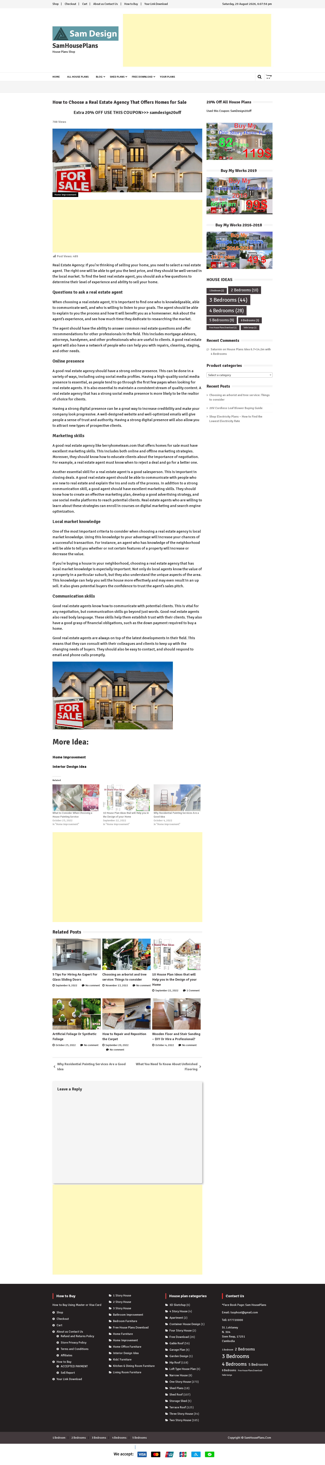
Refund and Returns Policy (77, 1336)
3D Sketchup (177, 1305)
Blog (99, 76)
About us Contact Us (105, 4)
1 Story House (122, 1295)
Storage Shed (178, 1401)
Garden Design (178, 1356)
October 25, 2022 (66, 1045)
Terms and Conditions (74, 1349)
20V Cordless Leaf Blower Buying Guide (236, 408)
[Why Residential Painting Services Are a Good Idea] (177, 797)
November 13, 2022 (117, 985)
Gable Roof (176, 1343)
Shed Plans (117, 76)
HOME (56, 76)
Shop (55, 4)
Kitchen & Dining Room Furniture (134, 1366)
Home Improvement (65, 194)
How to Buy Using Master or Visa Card (76, 1305)
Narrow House (178, 1375)
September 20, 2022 (117, 1045)
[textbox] (239, 375)
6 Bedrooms (250, 320)
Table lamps (250, 327)
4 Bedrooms (226, 311)
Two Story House (180, 1420)
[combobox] (240, 375)
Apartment (176, 1318)
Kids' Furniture (122, 1359)
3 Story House (122, 1308)
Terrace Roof (177, 1407)
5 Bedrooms (221, 320)
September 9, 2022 (66, 985)
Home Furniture (123, 1334)
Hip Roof (174, 1362)
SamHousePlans (75, 46)
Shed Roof (176, 1394)
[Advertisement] (197, 40)
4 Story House (178, 1311)
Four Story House (180, 1330)
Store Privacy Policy (73, 1342)
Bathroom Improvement (128, 1315)
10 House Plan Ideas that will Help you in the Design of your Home (174, 979)
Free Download (142, 76)
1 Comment (193, 990)
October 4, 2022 (164, 1045)
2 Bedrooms (244, 290)
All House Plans (78, 76)
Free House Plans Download (223, 327)
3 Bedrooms (228, 299)
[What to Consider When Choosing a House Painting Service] (75, 797)
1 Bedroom (216, 290)
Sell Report (68, 1373)
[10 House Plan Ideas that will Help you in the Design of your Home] (126, 797)
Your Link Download (156, 4)
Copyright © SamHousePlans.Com (249, 1438)
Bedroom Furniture (125, 1321)
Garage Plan (177, 1350)
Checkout (70, 4)
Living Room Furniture (127, 1372)
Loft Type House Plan (182, 1369)
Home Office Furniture (127, 1347)
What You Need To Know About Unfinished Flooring (166, 1066)
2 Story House (122, 1302)
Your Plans (167, 76)
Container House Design (184, 1324)
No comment (92, 985)
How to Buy (131, 4)
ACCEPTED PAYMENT (74, 1366)
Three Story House (181, 1414)
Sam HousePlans (255, 1305)
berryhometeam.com (119, 445)
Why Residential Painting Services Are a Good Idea (91, 1066)
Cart (84, 4)
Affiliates (66, 1355)
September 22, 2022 (166, 990)
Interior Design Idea (69, 766)
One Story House (180, 1382)
